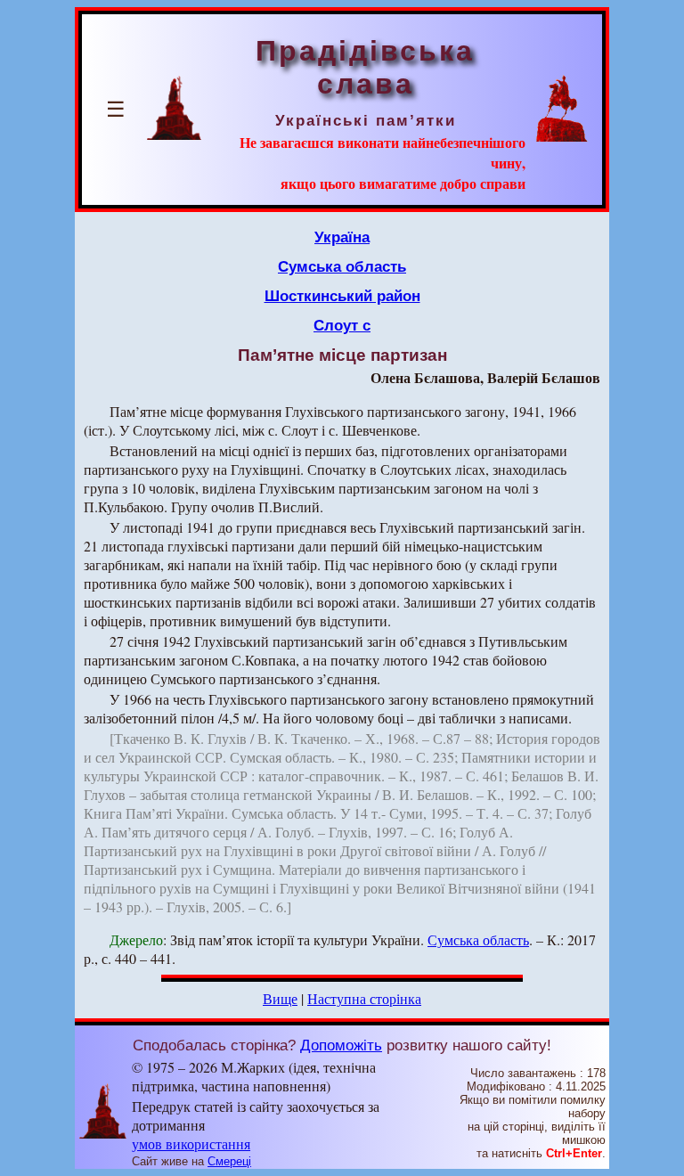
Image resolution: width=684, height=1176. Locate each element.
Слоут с (342, 325)
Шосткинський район (342, 296)
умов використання (191, 1143)
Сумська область (342, 266)
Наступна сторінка (364, 998)
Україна (342, 237)
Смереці (229, 1161)
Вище (280, 998)
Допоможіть (341, 1045)
